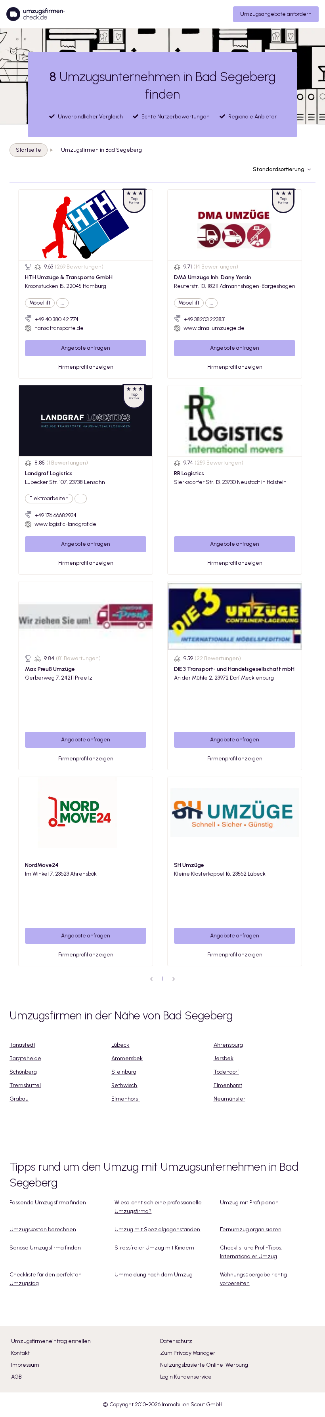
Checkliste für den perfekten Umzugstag (46, 1279)
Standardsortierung (278, 169)
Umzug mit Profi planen (249, 1202)
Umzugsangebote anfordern (276, 14)
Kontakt (20, 1353)
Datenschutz (176, 1341)
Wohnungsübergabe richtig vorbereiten (253, 1279)
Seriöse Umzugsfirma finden (45, 1247)
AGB (16, 1376)
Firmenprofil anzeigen (85, 367)
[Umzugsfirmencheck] (35, 14)
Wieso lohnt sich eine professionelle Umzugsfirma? (158, 1207)
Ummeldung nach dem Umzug (154, 1274)
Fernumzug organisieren (250, 1229)
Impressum (25, 1365)
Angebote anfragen (85, 348)
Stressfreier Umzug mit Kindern (154, 1247)
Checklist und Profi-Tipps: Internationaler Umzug (251, 1252)
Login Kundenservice (186, 1376)
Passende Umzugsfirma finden (48, 1202)
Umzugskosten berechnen (43, 1229)
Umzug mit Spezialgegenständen (157, 1229)
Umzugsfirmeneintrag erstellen (51, 1341)
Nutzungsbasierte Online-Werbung (204, 1365)
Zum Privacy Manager (187, 1353)
